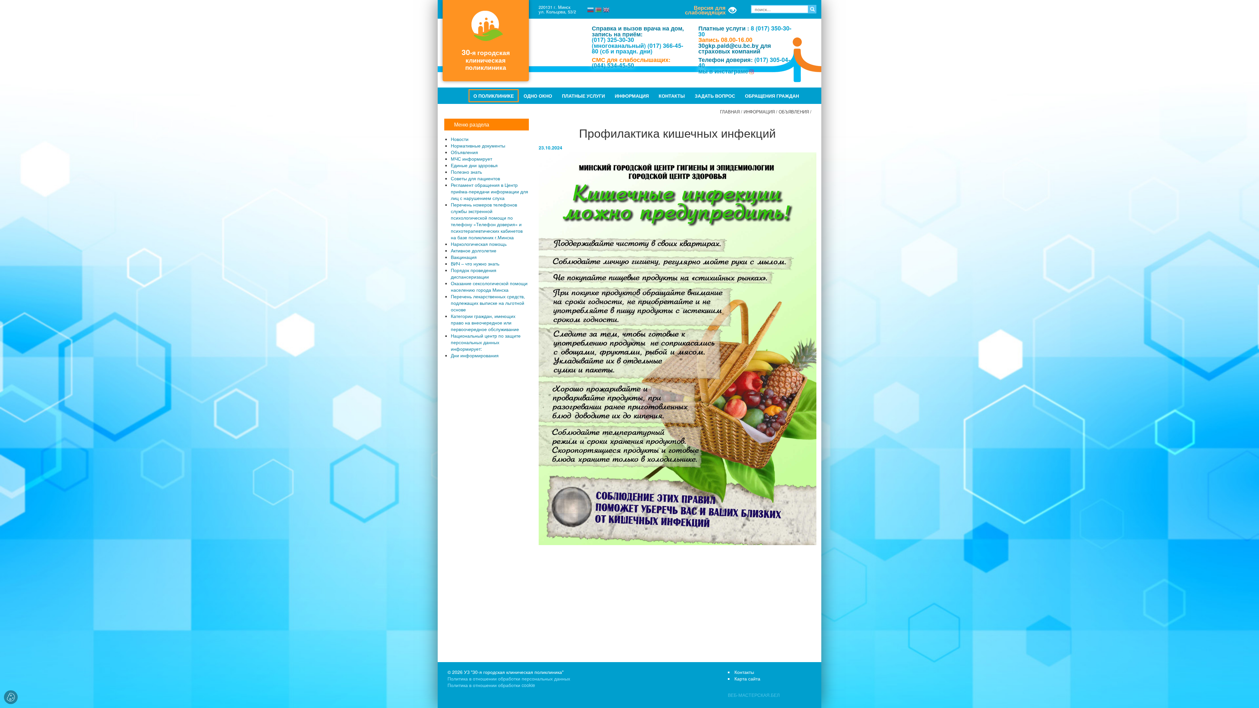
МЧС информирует (471, 158)
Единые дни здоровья (474, 165)
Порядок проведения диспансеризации (473, 273)
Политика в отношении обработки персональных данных (509, 678)
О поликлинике (493, 95)
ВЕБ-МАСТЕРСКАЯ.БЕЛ (754, 695)
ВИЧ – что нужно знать (475, 263)
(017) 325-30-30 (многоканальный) (619, 42)
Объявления (794, 112)
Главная (730, 112)
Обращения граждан (772, 95)
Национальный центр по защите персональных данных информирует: (486, 342)
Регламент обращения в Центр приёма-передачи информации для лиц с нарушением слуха (489, 191)
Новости (460, 139)
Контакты (672, 95)
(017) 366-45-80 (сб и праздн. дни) (637, 48)
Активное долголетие (473, 250)
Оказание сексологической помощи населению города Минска (489, 286)
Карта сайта (747, 678)
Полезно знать (466, 171)
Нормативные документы (478, 145)
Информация (632, 95)
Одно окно (538, 95)
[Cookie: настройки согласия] (11, 697)
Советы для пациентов (475, 178)
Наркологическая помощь (479, 244)
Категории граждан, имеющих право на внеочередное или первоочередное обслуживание (485, 322)
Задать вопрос (715, 95)
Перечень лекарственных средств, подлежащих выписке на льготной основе (488, 303)
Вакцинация (464, 257)
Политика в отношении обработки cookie (491, 685)
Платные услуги (583, 95)
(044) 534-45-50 (613, 65)
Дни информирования (475, 355)
